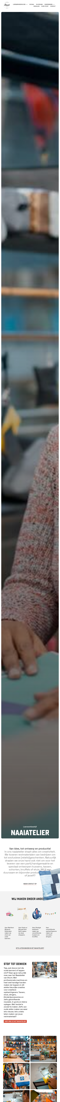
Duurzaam (39, 4)
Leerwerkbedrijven (19, 4)
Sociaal (31, 4)
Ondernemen (48, 4)
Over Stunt (44, 6)
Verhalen (36, 6)
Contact (52, 6)
